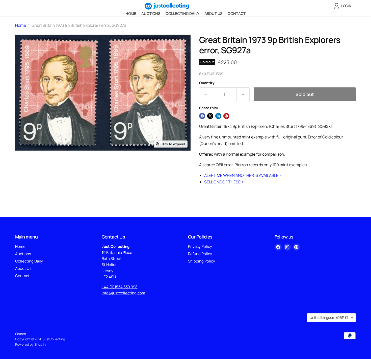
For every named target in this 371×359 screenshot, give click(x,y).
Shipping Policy (201, 261)
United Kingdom (329, 317)
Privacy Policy (200, 246)
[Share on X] (210, 116)
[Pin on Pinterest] (226, 116)
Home (130, 13)
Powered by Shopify (30, 344)
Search (20, 333)
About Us (213, 13)
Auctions (151, 13)
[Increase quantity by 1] (243, 94)
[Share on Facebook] (202, 116)
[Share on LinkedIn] (218, 116)
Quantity (207, 83)
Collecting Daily (182, 13)
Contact (237, 13)
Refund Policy (200, 253)
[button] (343, 6)
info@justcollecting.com (123, 293)
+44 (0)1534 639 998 (120, 287)
